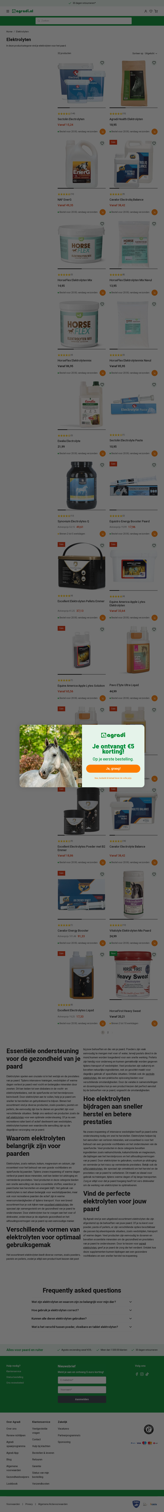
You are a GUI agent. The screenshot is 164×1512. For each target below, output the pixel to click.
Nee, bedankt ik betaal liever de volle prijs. (113, 778)
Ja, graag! (113, 768)
